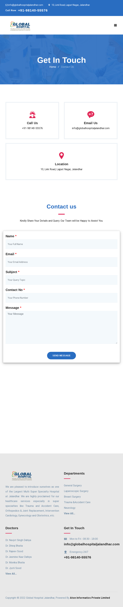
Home (52, 66)
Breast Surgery (72, 496)
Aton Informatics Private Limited (90, 597)
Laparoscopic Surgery (76, 491)
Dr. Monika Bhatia (15, 562)
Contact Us (67, 66)
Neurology (69, 507)
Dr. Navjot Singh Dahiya (18, 540)
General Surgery (73, 485)
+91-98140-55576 (77, 557)
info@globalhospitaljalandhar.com (25, 5)
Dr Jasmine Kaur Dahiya (18, 556)
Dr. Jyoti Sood (13, 568)
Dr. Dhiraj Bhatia (14, 545)
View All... (69, 513)
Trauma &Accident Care (77, 502)
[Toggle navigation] (115, 25)
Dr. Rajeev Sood (14, 551)
